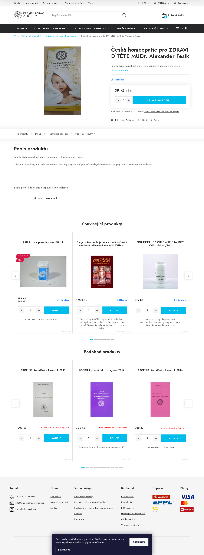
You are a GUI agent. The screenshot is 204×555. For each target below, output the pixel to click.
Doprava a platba (51, 3)
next (188, 275)
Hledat (124, 15)
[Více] (181, 28)
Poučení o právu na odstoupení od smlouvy (94, 507)
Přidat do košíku (159, 100)
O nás (17, 3)
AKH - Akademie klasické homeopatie (161, 111)
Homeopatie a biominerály (133, 513)
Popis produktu (21, 133)
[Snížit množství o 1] (118, 100)
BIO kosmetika (128, 507)
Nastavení (64, 549)
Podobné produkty (84, 133)
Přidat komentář (45, 198)
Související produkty (59, 133)
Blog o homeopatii (59, 502)
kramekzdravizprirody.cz (27, 509)
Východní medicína (130, 524)
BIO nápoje (126, 502)
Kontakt (53, 507)
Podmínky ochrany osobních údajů (90, 502)
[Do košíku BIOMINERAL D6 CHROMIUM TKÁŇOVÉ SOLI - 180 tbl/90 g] (173, 310)
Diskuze (39, 133)
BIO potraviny (127, 496)
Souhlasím (139, 542)
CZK (144, 3)
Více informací (120, 70)
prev (15, 275)
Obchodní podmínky (74, 3)
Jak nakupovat (31, 3)
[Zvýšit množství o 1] (128, 100)
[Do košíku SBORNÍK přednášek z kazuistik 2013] (56, 438)
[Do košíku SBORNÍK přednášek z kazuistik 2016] (173, 438)
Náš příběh (55, 496)
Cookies (78, 513)
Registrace (183, 3)
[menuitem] (22, 28)
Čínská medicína (129, 519)
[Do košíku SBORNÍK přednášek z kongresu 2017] (115, 438)
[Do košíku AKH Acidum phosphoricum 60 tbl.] (56, 310)
